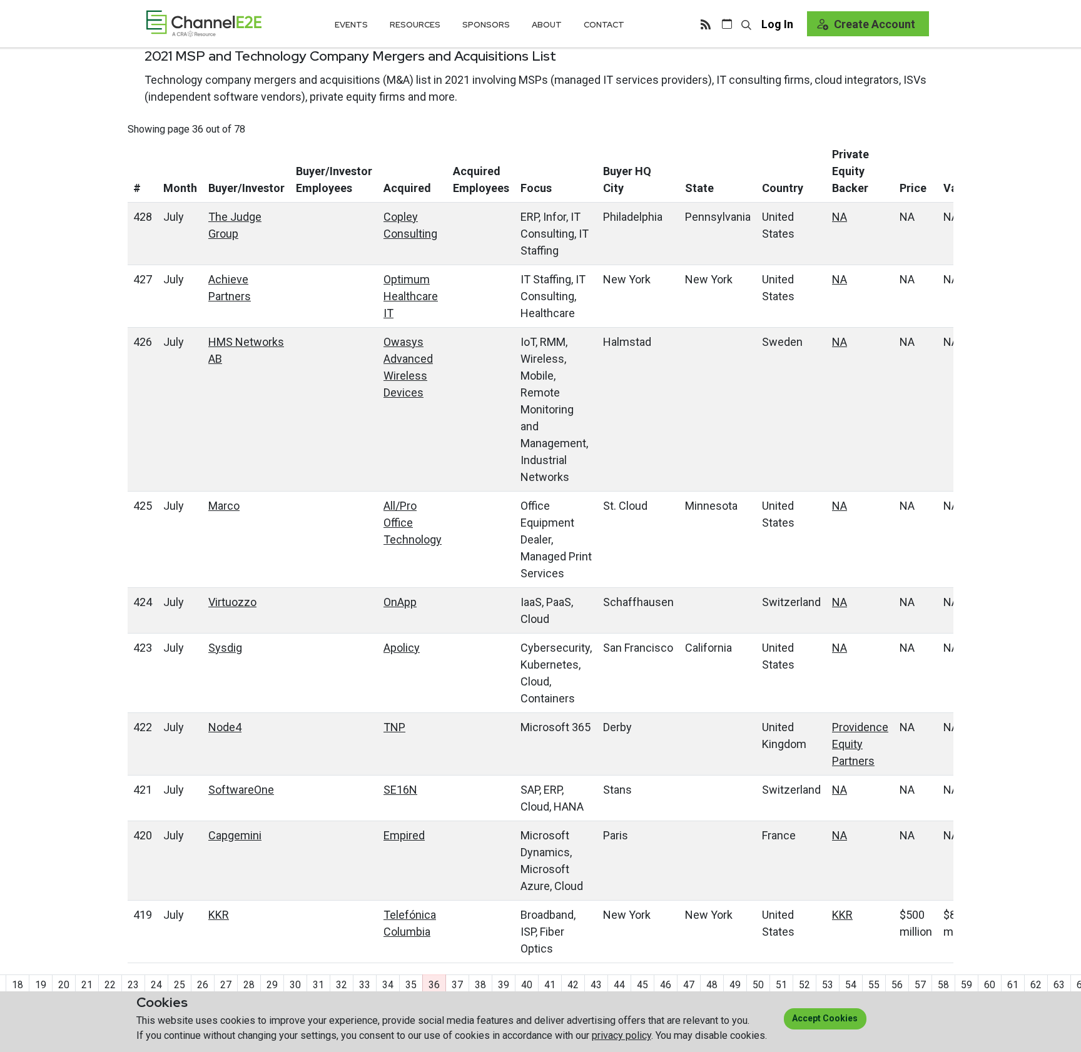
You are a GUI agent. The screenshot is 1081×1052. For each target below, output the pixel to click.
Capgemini (234, 835)
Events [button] (351, 24)
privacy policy (621, 1035)
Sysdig (225, 647)
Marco (224, 505)
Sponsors (486, 24)
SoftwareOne (241, 789)
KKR (218, 914)
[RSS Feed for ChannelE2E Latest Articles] (706, 23)
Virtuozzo (232, 602)
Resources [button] (415, 24)
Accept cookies (825, 1018)
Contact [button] (604, 24)
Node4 (224, 727)
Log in (777, 24)
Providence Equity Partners (860, 744)
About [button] (547, 24)
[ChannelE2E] (203, 23)
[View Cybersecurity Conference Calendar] (727, 24)
